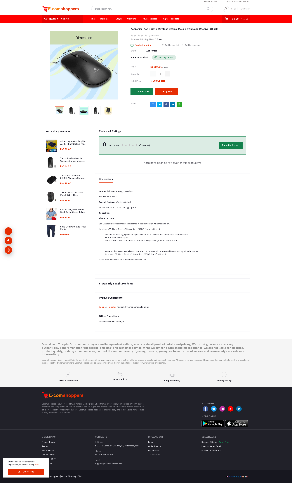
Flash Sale (105, 19)
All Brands (132, 19)
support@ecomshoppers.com (109, 464)
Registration (244, 9)
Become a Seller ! (211, 1)
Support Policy (49, 459)
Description (106, 179)
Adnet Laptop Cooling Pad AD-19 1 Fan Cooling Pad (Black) (73, 142)
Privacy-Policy (48, 442)
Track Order (154, 455)
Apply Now (224, 442)
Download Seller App (211, 450)
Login (233, 9)
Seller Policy (48, 450)
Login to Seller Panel (211, 446)
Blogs (119, 19)
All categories (150, 19)
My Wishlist (153, 450)
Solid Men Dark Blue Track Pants (73, 228)
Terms (45, 446)
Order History (154, 446)
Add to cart (143, 91)
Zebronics (151, 51)
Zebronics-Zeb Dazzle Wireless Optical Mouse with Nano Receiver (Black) (71, 159)
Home (92, 19)
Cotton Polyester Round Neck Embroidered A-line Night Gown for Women (72, 211)
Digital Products (170, 19)
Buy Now (167, 91)
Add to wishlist (171, 45)
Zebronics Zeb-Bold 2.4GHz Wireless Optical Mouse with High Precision (73, 176)
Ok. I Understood (26, 472)
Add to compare (192, 45)
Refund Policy (48, 455)
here (37, 464)
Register (112, 307)
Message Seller (165, 57)
